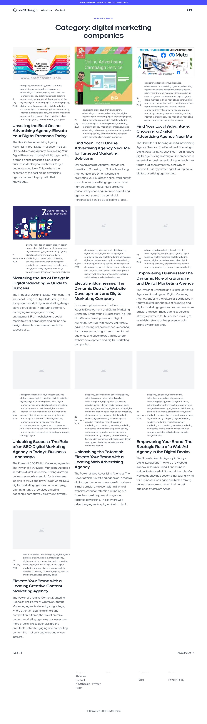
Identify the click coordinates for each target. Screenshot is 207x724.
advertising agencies (30, 89)
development (105, 250)
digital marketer (59, 248)
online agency (35, 116)
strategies (64, 432)
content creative (31, 554)
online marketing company (52, 119)
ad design (162, 394)
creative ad (185, 93)
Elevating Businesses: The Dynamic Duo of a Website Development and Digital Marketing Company (100, 291)
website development (110, 277)
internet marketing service (177, 113)
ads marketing (38, 85)
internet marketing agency (168, 110)
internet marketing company (34, 112)
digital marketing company (180, 103)
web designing (63, 272)
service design (55, 265)
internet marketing (60, 109)
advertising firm (112, 113)
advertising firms (152, 93)
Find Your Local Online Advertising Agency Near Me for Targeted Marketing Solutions (102, 151)
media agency (166, 428)
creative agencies (47, 96)
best (58, 92)
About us (81, 676)
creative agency (152, 96)
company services (170, 93)
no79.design (28, 10)
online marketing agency (114, 432)
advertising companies (31, 92)
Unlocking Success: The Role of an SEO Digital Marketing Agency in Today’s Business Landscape (40, 449)
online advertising (105, 428)
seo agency (42, 425)
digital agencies (52, 99)
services (179, 120)
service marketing (113, 137)
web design (119, 263)
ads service (175, 82)
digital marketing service (104, 123)
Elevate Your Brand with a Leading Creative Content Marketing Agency (37, 586)
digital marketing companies (34, 106)
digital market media (157, 411)
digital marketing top (40, 109)
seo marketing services (36, 428)
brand (173, 250)
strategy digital (27, 435)
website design (91, 277)
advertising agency (50, 89)
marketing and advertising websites (102, 425)
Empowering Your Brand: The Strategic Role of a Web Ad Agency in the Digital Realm (164, 446)
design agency (53, 244)
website (124, 274)
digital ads (174, 408)
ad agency (25, 85)
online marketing (51, 116)
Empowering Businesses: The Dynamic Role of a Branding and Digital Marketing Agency (165, 278)
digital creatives (100, 408)
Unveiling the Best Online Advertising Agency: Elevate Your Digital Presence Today (40, 130)
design (41, 244)
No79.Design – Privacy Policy (88, 685)
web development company (105, 274)
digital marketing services (105, 418)
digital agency (184, 96)
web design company (109, 267)
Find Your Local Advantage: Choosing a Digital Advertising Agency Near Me (164, 131)
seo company (55, 425)
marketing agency (91, 126)
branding (181, 250)
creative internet (36, 99)
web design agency (42, 268)
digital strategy (56, 408)
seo (34, 425)
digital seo (43, 408)
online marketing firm (92, 137)
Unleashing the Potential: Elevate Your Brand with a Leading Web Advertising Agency (99, 459)
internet (173, 106)
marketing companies (111, 126)
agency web (49, 92)
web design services (45, 272)
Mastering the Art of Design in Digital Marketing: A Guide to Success (41, 283)
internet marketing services (157, 116)
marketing (54, 112)
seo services (55, 428)
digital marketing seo (51, 405)
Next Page (186, 652)
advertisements (54, 85)
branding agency (152, 253)
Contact (80, 680)
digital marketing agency (57, 102)
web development (102, 270)
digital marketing (36, 102)
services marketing (49, 432)
